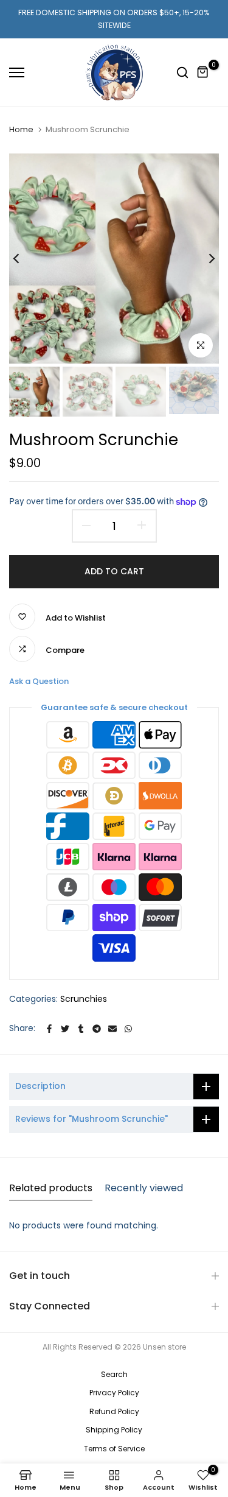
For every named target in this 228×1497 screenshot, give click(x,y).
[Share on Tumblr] (81, 1029)
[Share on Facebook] (49, 1029)
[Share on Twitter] (65, 1029)
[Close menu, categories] (172, 15)
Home (21, 129)
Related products (50, 1188)
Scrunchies (83, 999)
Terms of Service (114, 1448)
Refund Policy (114, 1411)
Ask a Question (39, 681)
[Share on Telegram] (97, 1029)
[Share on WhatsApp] (128, 1029)
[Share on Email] (112, 1029)
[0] (203, 72)
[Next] (204, 258)
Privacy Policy (114, 1392)
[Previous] (24, 258)
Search (114, 1374)
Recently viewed (144, 1188)
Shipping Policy (114, 1430)
